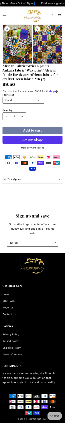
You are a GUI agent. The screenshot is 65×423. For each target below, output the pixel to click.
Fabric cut (8, 94)
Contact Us (9, 314)
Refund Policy (10, 341)
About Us (8, 307)
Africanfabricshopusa (37, 419)
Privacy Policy (10, 334)
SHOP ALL (8, 300)
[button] (4, 15)
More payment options (32, 147)
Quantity (7, 110)
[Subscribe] (54, 243)
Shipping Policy (11, 347)
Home (5, 294)
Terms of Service (12, 354)
